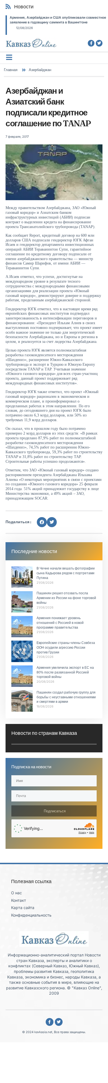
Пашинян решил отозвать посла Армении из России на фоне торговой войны (66, 598)
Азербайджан (40, 69)
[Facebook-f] (91, 43)
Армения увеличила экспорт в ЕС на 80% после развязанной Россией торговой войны (65, 672)
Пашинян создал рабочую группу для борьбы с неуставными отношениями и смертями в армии (66, 697)
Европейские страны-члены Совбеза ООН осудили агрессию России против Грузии (66, 647)
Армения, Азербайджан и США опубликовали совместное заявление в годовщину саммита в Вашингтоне (58, 19)
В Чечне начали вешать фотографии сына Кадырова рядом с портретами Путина (66, 573)
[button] (42, 522)
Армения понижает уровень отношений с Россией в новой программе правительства (60, 622)
